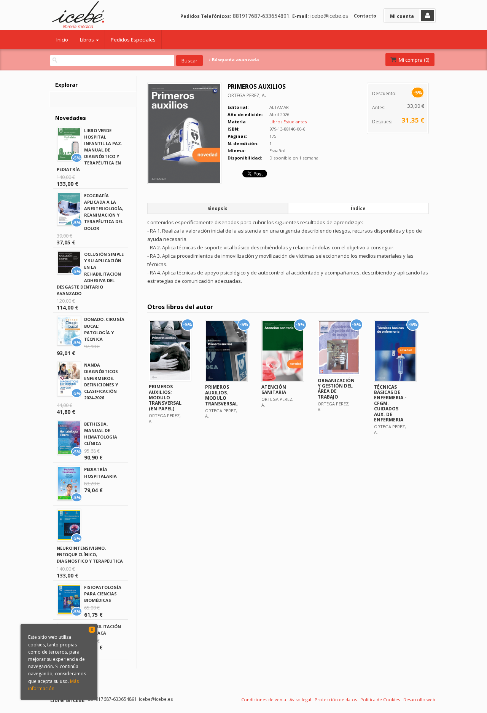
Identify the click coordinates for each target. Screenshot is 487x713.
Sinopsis (217, 208)
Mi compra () (413, 59)
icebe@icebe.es (329, 15)
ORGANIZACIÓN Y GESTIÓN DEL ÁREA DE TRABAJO (336, 388)
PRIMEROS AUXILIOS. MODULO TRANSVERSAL (221, 395)
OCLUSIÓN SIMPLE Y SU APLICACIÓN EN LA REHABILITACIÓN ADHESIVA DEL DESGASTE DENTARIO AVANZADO (90, 273)
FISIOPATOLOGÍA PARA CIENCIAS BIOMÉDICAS (102, 593)
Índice (358, 208)
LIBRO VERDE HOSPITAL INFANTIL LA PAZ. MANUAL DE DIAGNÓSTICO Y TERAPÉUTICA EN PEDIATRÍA (89, 150)
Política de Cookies (380, 699)
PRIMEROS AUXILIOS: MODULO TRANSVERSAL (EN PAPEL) (165, 397)
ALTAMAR (279, 107)
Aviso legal (300, 699)
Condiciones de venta (263, 699)
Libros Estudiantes (288, 121)
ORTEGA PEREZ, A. (247, 95)
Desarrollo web (419, 699)
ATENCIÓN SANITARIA (273, 390)
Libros (87, 39)
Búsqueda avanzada (235, 59)
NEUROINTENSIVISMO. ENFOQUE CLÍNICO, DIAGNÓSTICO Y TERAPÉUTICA (90, 554)
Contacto (365, 16)
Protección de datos (336, 699)
